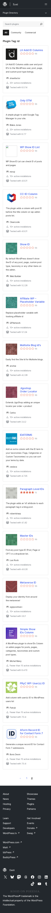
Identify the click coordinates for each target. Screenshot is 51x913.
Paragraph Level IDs (32, 489)
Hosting (7, 804)
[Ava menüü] (46, 4)
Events (30, 823)
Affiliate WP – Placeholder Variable (32, 300)
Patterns (31, 809)
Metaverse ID (28, 582)
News (6, 799)
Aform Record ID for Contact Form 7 (31, 732)
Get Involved (34, 818)
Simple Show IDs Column (27, 631)
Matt (7, 847)
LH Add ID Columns (31, 50)
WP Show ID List (30, 147)
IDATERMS (26, 434)
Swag (31, 833)
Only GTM (26, 100)
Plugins (30, 804)
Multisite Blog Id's (30, 345)
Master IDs (26, 535)
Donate (32, 828)
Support (7, 823)
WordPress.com (12, 842)
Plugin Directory (10, 13)
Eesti (12, 870)
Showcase (32, 794)
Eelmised (20, 778)
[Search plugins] (41, 24)
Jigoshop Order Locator (28, 390)
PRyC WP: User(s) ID (32, 683)
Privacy (7, 809)
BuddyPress (10, 857)
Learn (6, 818)
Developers (9, 828)
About (6, 794)
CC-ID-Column (28, 193)
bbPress (8, 852)
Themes (31, 799)
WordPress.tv (11, 833)
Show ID (25, 244)
